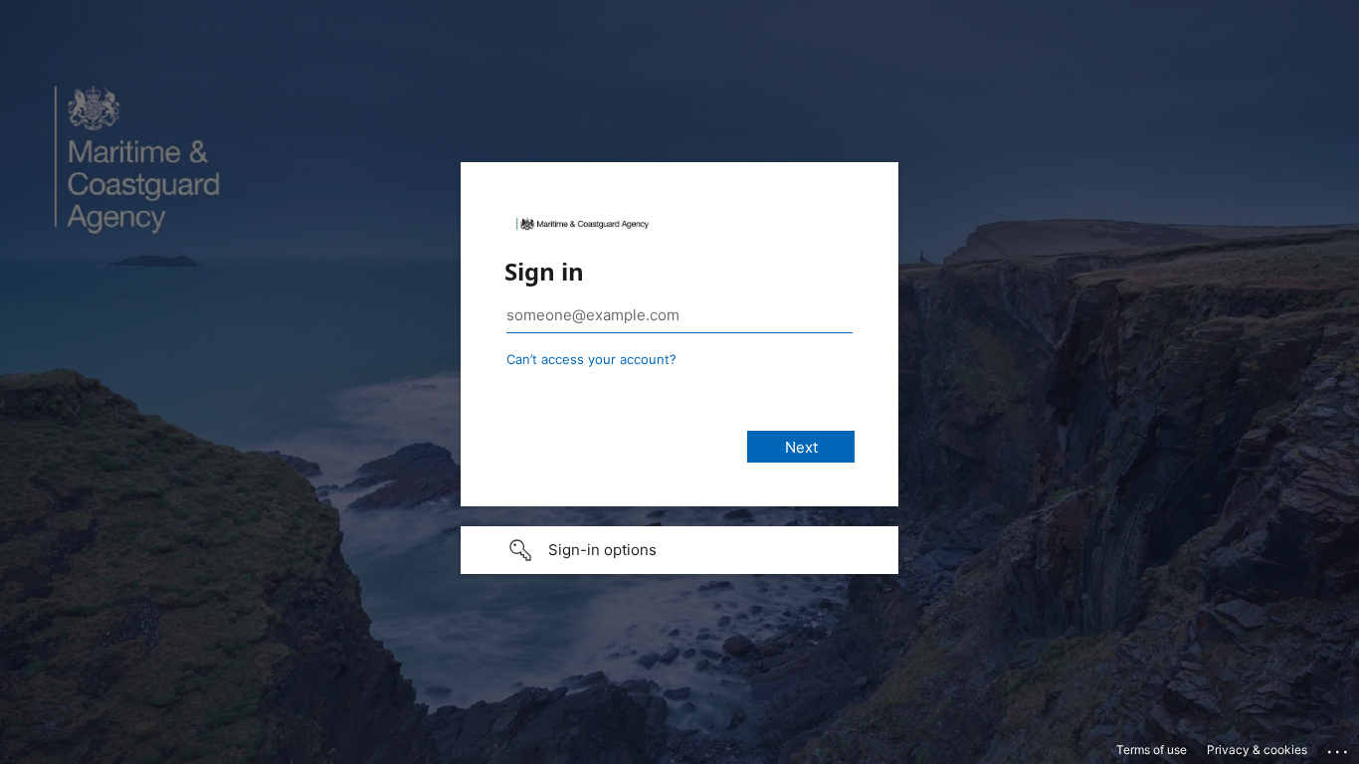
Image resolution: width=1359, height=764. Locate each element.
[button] (679, 550)
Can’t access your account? (591, 359)
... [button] (1339, 747)
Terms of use (1151, 749)
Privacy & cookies (1257, 749)
